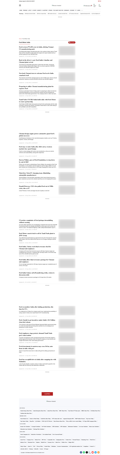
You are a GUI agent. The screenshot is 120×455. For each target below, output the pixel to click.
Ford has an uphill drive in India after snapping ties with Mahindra (37, 360)
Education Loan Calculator (26, 429)
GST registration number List (75, 446)
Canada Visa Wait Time (62, 13)
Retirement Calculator (73, 426)
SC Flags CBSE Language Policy (90, 421)
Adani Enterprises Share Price (39, 410)
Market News (37, 439)
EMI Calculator (55, 426)
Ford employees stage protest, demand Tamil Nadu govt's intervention (35, 334)
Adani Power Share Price (52, 410)
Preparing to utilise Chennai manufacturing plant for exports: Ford (36, 87)
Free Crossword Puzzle (57, 434)
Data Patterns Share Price (59, 421)
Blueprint (45, 10)
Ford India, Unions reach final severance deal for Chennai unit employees (35, 247)
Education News (31, 442)
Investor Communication (62, 446)
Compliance (85, 446)
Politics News (64, 442)
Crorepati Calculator (35, 426)
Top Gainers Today (24, 421)
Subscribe (36, 449)
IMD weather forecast (52, 13)
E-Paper (34, 10)
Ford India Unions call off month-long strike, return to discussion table (36, 274)
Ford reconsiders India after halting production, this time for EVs (36, 308)
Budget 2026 (71, 442)
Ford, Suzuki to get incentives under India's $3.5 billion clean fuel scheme (37, 321)
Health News (43, 442)
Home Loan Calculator (94, 426)
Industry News (23, 442)
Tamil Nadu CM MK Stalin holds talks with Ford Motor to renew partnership (37, 101)
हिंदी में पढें (99, 1)
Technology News (84, 439)
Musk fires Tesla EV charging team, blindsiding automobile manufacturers (34, 174)
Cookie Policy (47, 446)
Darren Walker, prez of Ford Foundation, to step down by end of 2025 (37, 161)
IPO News (44, 439)
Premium (25, 10)
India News (58, 442)
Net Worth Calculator (46, 426)
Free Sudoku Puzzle (47, 434)
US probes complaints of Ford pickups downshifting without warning (36, 221)
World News (92, 439)
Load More (47, 393)
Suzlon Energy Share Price (26, 410)
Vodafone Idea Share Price (26, 413)
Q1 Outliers (37, 421)
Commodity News (51, 439)
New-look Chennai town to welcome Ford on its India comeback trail (36, 74)
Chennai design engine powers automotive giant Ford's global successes (37, 135)
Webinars (66, 10)
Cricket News (68, 439)
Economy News (51, 442)
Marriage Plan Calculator (38, 429)
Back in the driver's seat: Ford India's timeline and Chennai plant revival (35, 61)
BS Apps (46, 449)
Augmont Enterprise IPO (85, 13)
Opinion (50, 10)
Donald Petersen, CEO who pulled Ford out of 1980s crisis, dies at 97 (36, 187)
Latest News (22, 439)
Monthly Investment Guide (30, 13)
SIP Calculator (63, 426)
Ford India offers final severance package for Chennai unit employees (36, 261)
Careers (41, 449)
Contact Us (92, 446)
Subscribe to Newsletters (36, 434)
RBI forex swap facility (41, 13)
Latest (30, 10)
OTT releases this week (73, 13)
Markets (39, 10)
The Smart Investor (58, 10)
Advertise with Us (24, 449)
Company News (30, 439)
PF (76, 10)
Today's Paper (23, 446)
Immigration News (60, 439)
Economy (72, 10)
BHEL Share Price (85, 410)
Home (20, 10)
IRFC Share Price (63, 410)
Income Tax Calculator (25, 426)
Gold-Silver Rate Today (46, 418)
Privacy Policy (40, 446)
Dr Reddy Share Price (95, 410)
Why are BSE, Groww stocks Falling (73, 421)
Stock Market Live (24, 418)
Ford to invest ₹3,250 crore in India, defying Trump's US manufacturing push (36, 48)
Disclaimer (54, 446)
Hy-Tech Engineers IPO (96, 13)
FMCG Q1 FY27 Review (47, 421)
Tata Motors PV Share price (74, 410)
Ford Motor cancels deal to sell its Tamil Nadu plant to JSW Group (37, 234)
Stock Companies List (25, 434)
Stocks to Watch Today (34, 418)
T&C (34, 446)
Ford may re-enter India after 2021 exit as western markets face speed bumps (35, 148)
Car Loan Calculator (83, 426)
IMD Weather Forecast (80, 418)
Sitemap (31, 449)
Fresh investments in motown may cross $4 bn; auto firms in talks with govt (36, 347)
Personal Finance (76, 439)
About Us (30, 446)
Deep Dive (32, 421)
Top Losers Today (89, 418)
